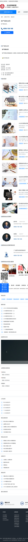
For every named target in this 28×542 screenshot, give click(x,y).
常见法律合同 (4, 418)
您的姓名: (3, 372)
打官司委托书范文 (7, 432)
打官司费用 (5, 515)
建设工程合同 (22, 156)
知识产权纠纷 (16, 521)
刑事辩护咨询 (16, 515)
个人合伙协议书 (6, 410)
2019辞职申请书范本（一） (9, 316)
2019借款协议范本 (7, 481)
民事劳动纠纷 (16, 518)
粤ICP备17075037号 (21, 540)
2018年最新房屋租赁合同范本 (9, 318)
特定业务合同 (4, 437)
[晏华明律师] (6, 227)
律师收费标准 (22, 288)
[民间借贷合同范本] (9, 208)
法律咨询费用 (16, 526)
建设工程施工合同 (7, 446)
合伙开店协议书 (6, 405)
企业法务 (5, 289)
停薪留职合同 (6, 467)
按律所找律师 (16, 288)
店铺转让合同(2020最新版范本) (10, 426)
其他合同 (12, 17)
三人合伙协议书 (6, 413)
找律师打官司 (4, 337)
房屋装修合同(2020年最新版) (9, 443)
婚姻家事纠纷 (16, 516)
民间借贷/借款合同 (23, 208)
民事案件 (5, 286)
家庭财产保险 (6, 326)
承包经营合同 (22, 116)
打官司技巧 (5, 518)
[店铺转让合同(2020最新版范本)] (9, 114)
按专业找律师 (10, 288)
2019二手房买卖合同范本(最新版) (10, 308)
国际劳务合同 (6, 462)
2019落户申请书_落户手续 (9, 484)
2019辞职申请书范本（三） (9, 310)
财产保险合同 (6, 58)
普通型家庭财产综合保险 (8, 321)
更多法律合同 (4, 491)
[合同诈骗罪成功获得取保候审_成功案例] (9, 269)
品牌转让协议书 (6, 424)
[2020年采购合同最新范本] (9, 127)
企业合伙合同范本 (22, 183)
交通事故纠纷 (16, 523)
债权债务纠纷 (16, 520)
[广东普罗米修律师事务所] (6, 254)
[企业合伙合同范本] (9, 181)
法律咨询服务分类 (8, 12)
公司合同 (3, 399)
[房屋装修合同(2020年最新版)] (9, 168)
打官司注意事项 (5, 520)
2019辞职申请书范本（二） (9, 313)
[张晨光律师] (6, 239)
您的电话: (3, 377)
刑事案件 (5, 287)
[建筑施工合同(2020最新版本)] (9, 154)
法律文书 (3, 456)
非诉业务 (5, 284)
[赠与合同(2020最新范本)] (9, 101)
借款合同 (21, 90)
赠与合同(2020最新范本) (8, 421)
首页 (19, 12)
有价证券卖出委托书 (9, 73)
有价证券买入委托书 (7, 451)
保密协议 (5, 465)
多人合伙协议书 (6, 407)
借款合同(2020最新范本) (8, 476)
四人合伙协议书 (6, 402)
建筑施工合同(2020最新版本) (9, 440)
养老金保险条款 (6, 324)
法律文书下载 (6, 17)
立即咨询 (7, 32)
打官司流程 (5, 516)
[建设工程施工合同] (9, 194)
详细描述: (3, 383)
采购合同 (21, 130)
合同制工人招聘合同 (7, 459)
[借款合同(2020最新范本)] (9, 87)
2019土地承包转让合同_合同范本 (10, 486)
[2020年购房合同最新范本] (9, 141)
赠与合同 (21, 103)
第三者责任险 (8, 74)
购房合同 (21, 143)
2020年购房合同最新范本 (8, 478)
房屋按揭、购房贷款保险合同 (10, 332)
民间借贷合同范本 (7, 429)
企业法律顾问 (16, 524)
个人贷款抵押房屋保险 (8, 329)
